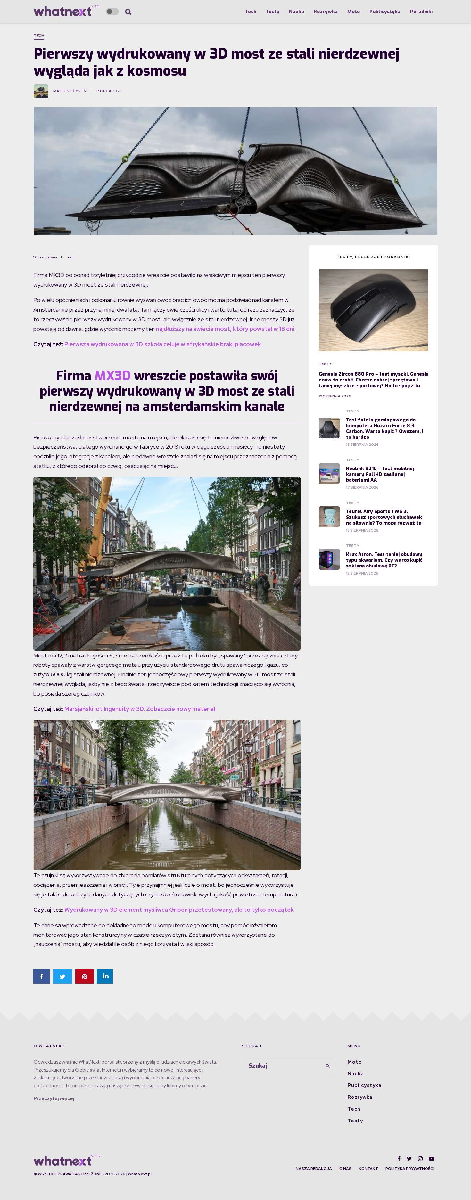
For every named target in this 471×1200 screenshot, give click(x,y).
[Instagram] (420, 1158)
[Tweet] (62, 976)
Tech (250, 11)
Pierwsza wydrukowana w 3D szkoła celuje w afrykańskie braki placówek (162, 344)
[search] (328, 1066)
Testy (272, 11)
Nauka (296, 11)
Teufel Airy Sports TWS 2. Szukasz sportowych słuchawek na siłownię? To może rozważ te (384, 517)
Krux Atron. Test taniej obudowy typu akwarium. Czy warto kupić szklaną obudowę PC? (384, 560)
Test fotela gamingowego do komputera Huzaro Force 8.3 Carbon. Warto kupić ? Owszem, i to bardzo (384, 428)
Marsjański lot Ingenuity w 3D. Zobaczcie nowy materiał (139, 709)
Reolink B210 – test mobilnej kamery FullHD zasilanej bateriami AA (380, 474)
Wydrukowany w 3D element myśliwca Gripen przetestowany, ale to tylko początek (179, 909)
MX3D (113, 375)
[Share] (41, 976)
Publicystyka (385, 11)
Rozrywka (326, 11)
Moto (353, 11)
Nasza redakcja (314, 1168)
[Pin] (84, 976)
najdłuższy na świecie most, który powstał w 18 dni (225, 328)
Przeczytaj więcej (54, 1098)
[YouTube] (431, 1158)
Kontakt (368, 1168)
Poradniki (421, 11)
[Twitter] (409, 1158)
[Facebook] (399, 1158)
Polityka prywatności (409, 1168)
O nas (345, 1168)
